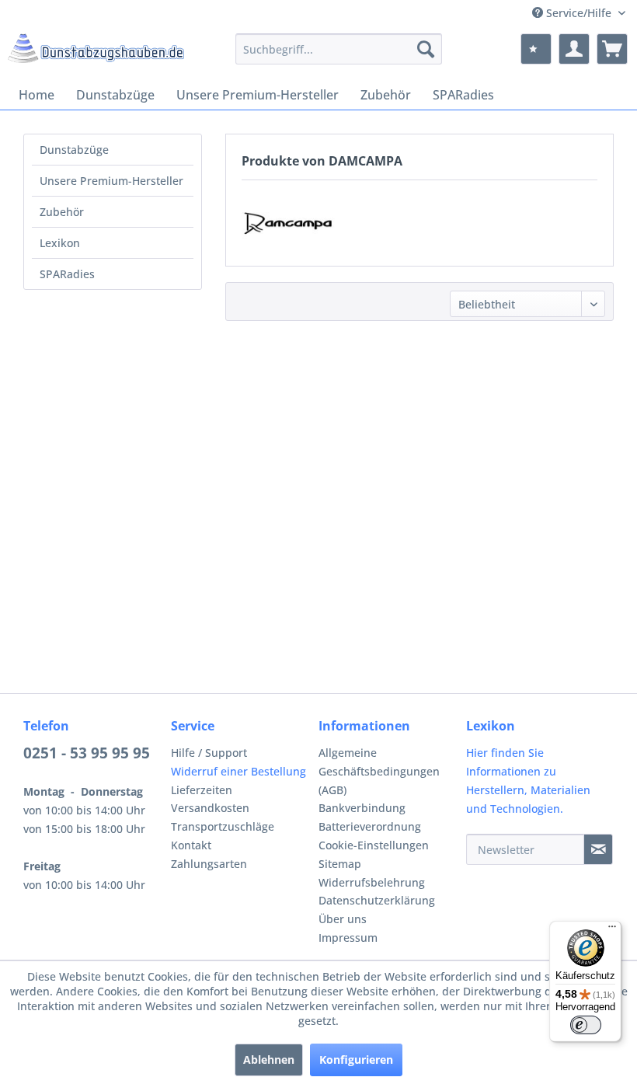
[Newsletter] (598, 849)
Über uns (342, 918)
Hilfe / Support (209, 752)
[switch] (585, 1025)
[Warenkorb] (612, 48)
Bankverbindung (362, 807)
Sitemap (339, 863)
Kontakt (191, 845)
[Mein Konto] (574, 48)
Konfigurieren (356, 1059)
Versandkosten (210, 807)
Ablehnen (268, 1059)
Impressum (348, 937)
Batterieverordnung (369, 826)
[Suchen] (425, 48)
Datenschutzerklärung (376, 900)
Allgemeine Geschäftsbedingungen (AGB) (379, 771)
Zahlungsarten (209, 863)
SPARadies (67, 274)
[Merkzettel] (536, 48)
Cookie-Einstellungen (373, 845)
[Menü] (612, 930)
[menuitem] (339, 48)
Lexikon (60, 242)
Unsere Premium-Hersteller (111, 180)
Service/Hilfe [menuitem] (578, 12)
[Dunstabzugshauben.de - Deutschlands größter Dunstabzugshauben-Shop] (96, 52)
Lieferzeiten (201, 790)
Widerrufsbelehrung (371, 882)
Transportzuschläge (222, 826)
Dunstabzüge (74, 149)
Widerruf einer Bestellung (238, 771)
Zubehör (62, 211)
